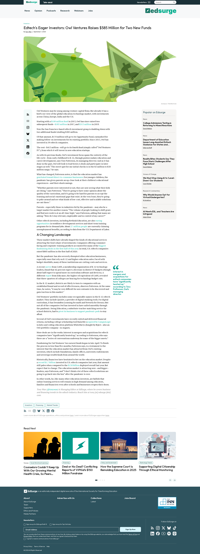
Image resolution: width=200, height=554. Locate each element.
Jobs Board (130, 498)
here (71, 415)
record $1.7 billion (46, 362)
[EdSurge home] (32, 2)
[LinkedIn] (48, 410)
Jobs (90, 10)
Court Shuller (147, 184)
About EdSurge (30, 501)
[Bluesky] (39, 410)
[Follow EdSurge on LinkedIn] (152, 533)
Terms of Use (132, 534)
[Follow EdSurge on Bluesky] (169, 528)
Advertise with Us (65, 498)
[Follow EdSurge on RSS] (152, 528)
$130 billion (73, 365)
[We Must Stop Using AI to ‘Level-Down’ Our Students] (159, 180)
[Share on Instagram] (28, 127)
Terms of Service (39, 546)
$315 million (85, 124)
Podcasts (51, 10)
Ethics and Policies (31, 511)
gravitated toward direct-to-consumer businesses (60, 177)
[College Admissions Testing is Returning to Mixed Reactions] (159, 124)
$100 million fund (59, 121)
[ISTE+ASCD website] (48, 2)
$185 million (61, 124)
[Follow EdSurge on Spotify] (169, 533)
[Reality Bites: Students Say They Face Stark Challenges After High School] (159, 162)
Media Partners (30, 514)
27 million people (79, 226)
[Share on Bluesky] (28, 134)
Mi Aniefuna (147, 200)
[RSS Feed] (25, 410)
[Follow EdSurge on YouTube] (163, 533)
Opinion (38, 10)
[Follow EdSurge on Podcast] (174, 533)
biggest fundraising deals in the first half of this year (71, 247)
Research (65, 10)
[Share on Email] (28, 121)
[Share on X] (28, 140)
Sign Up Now (130, 529)
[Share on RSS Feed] (28, 114)
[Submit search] (174, 2)
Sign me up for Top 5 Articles (61, 524)
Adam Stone (147, 217)
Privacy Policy (28, 536)
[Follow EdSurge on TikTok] (174, 528)
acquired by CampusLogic (99, 321)
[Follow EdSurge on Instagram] (158, 528)
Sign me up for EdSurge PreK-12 (36, 524)
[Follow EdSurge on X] (163, 528)
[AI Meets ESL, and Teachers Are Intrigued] (159, 211)
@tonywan (52, 389)
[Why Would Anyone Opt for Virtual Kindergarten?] (159, 196)
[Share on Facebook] (28, 153)
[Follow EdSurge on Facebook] (158, 533)
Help (48, 546)
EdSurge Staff (147, 148)
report (49, 275)
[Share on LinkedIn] (28, 146)
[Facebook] (52, 410)
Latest (93, 501)
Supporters (28, 508)
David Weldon (147, 128)
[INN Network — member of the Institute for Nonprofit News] (167, 503)
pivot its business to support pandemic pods (79, 311)
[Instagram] (34, 410)
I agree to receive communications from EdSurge (42, 539)
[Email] (29, 410)
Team (26, 505)
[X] (43, 410)
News (27, 10)
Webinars (78, 10)
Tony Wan (28, 32)
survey (48, 266)
